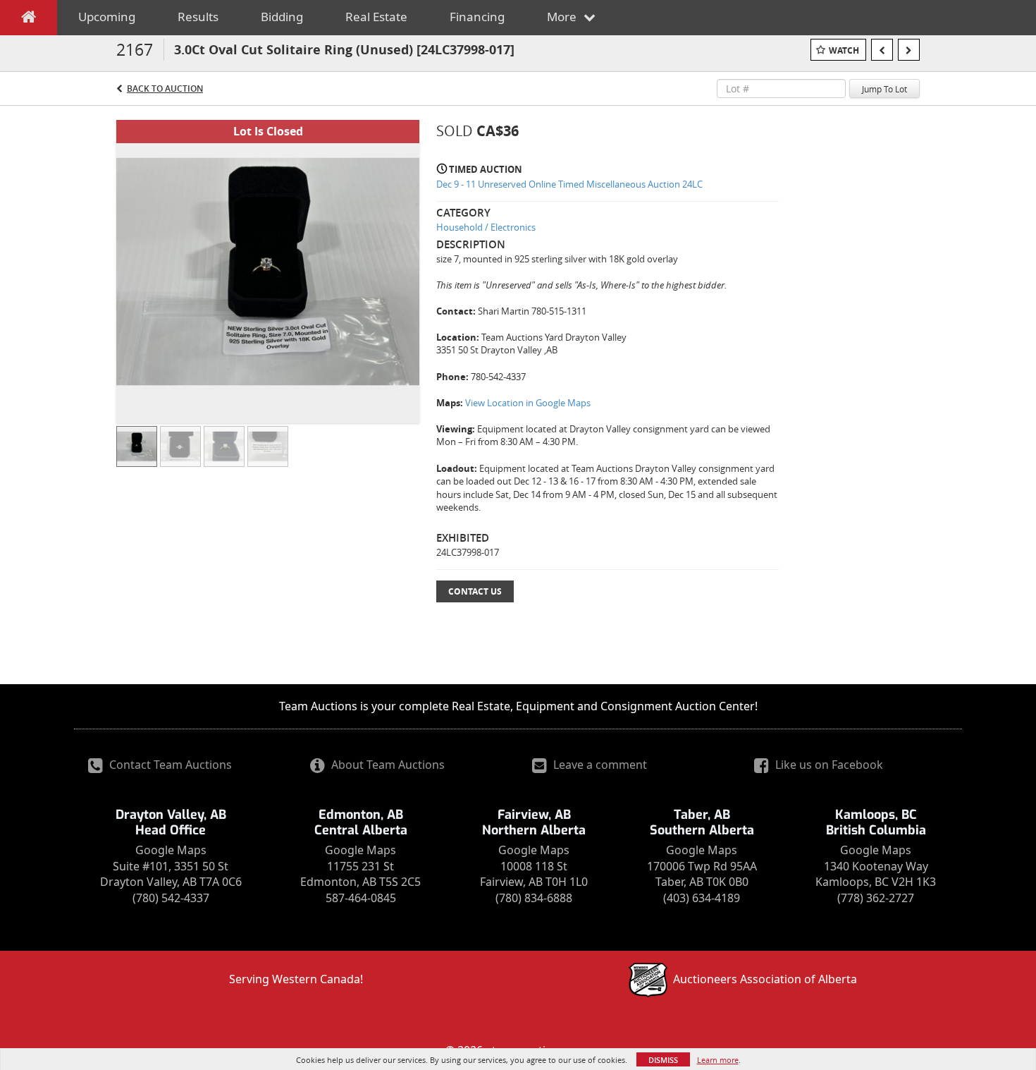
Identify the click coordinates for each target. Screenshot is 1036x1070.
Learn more (718, 1059)
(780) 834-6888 (533, 898)
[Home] (28, 20)
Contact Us (475, 591)
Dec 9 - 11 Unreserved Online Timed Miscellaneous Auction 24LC (569, 184)
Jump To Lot (884, 89)
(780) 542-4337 (170, 898)
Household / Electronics (486, 227)
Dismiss (663, 1059)
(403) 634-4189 (701, 898)
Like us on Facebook (827, 764)
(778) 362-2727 (875, 898)
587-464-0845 (361, 898)
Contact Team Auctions (169, 764)
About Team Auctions (386, 764)
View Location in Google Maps (528, 402)
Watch (844, 50)
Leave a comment (598, 764)
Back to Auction (165, 89)
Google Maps (170, 850)
